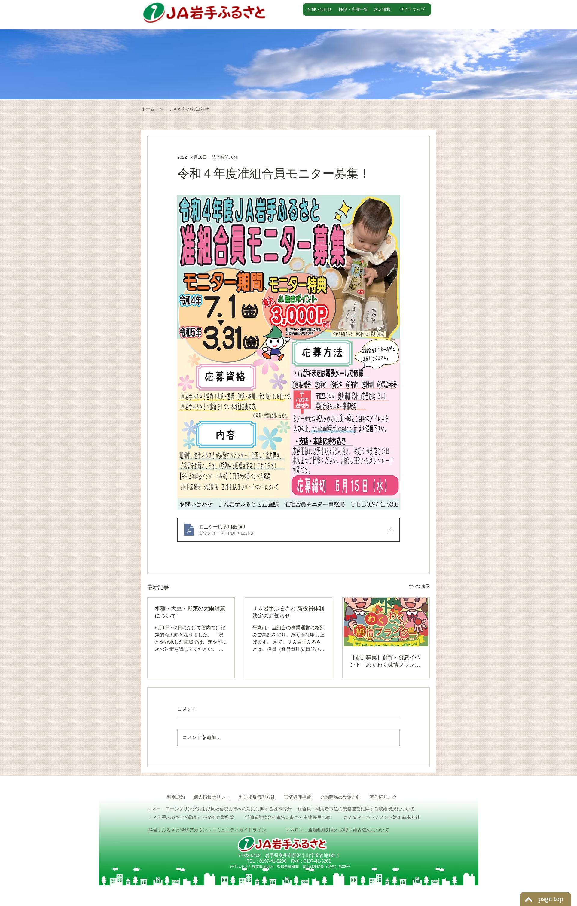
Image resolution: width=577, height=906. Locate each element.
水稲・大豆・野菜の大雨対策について (190, 612)
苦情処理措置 (297, 797)
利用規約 (176, 797)
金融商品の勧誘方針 (340, 797)
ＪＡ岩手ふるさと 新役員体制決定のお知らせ (288, 612)
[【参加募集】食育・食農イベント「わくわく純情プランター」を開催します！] (386, 622)
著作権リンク (383, 797)
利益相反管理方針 (257, 797)
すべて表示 (419, 586)
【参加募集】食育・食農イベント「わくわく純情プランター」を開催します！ (385, 661)
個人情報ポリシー (212, 797)
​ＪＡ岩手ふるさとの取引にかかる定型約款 (191, 817)
